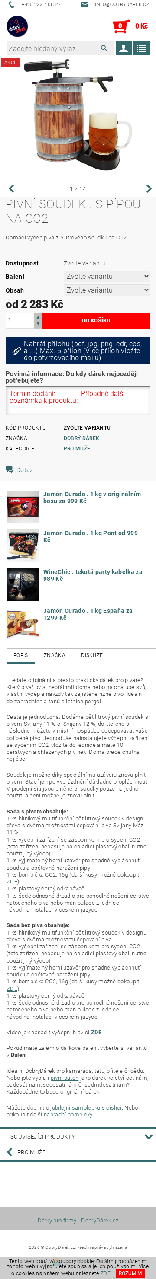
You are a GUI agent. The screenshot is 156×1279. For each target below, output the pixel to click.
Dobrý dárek (82, 438)
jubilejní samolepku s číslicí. (86, 1107)
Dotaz (24, 469)
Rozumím (130, 1273)
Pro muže (77, 449)
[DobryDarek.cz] (17, 27)
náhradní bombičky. (69, 1114)
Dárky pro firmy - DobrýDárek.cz (78, 1220)
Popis (20, 655)
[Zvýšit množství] (38, 317)
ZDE (11, 881)
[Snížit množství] (38, 324)
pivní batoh (65, 1078)
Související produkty (42, 1136)
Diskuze (92, 655)
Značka (54, 655)
